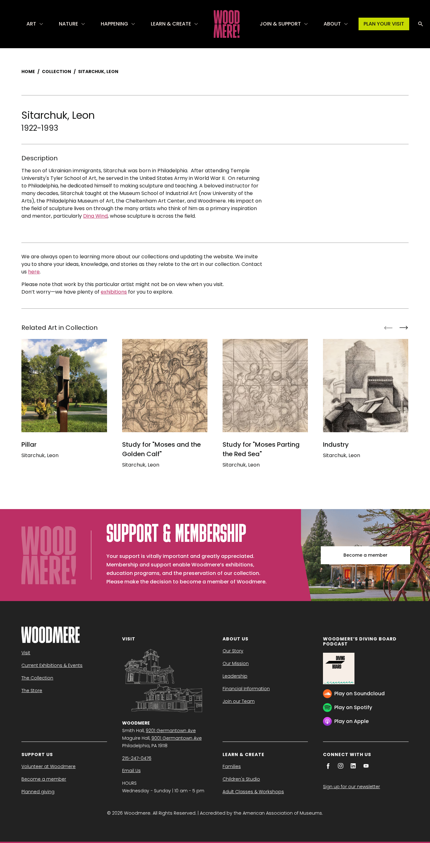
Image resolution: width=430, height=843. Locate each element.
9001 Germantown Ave (176, 738)
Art (31, 23)
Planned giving (37, 791)
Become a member (365, 555)
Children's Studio (241, 779)
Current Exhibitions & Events (51, 665)
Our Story (233, 650)
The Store (31, 690)
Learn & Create (171, 23)
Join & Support (280, 23)
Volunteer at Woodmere (48, 766)
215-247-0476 (136, 758)
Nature (68, 23)
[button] (35, 24)
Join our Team (239, 701)
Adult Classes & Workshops (253, 791)
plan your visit (384, 23)
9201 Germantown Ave (171, 730)
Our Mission (236, 663)
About (332, 23)
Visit (25, 652)
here (34, 271)
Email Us (131, 770)
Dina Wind (95, 216)
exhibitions (114, 291)
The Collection (37, 677)
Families (232, 766)
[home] (227, 24)
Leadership (235, 676)
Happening (114, 23)
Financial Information (246, 688)
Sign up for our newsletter (351, 786)
